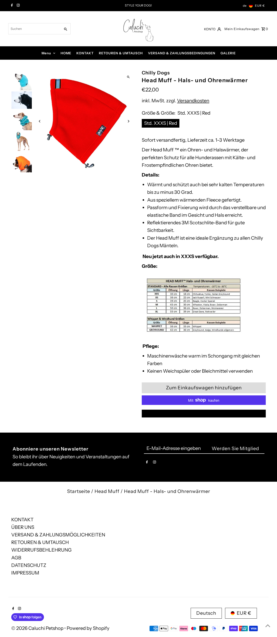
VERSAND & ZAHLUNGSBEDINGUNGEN (181, 53)
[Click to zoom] (128, 77)
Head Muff (107, 491)
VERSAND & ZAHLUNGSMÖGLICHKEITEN (58, 535)
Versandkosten (193, 101)
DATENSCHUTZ (28, 565)
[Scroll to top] (268, 626)
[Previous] (40, 121)
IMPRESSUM (25, 573)
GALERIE (228, 53)
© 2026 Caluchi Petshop (37, 628)
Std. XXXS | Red (160, 123)
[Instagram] (18, 5)
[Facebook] (11, 5)
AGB (16, 558)
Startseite (78, 491)
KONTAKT (85, 53)
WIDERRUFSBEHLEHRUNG (41, 550)
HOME (66, 53)
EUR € (260, 6)
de (245, 6)
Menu (46, 53)
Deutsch (206, 613)
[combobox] (34, 28)
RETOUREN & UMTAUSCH (121, 53)
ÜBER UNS (22, 527)
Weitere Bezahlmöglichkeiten (203, 413)
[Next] (128, 121)
